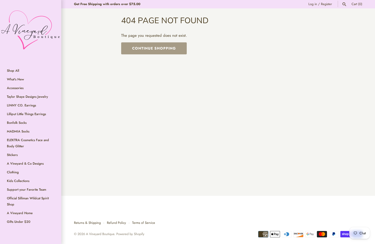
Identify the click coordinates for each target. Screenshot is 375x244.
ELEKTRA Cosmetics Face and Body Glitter (28, 143)
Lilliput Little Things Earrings (26, 114)
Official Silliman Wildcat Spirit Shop (28, 201)
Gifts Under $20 (18, 221)
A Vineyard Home (20, 213)
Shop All (13, 70)
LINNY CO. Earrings (21, 105)
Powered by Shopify (130, 233)
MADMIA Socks (18, 131)
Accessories (15, 88)
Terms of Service (143, 222)
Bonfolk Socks (17, 122)
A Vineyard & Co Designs (25, 163)
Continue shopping (154, 48)
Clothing (13, 172)
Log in (312, 4)
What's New (15, 79)
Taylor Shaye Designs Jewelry (27, 96)
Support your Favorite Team (26, 189)
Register (326, 4)
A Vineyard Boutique (100, 233)
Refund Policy (116, 222)
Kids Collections (18, 180)
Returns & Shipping (87, 222)
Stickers (12, 154)
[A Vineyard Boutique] (30, 30)
